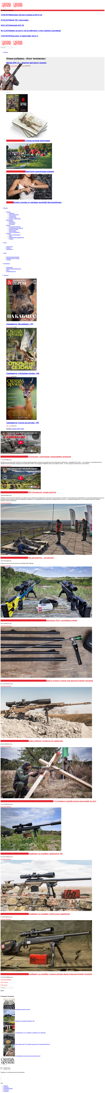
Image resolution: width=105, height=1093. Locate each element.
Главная (5, 1085)
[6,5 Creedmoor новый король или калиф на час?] (46, 798)
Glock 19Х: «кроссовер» (15, 20)
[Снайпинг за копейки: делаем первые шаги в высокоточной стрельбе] (46, 970)
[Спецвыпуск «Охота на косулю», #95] (21, 419)
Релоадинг (12, 224)
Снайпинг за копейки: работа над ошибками (49, 914)
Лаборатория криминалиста (16, 237)
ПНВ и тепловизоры (14, 232)
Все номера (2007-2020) (17, 429)
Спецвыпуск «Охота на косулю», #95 (22, 423)
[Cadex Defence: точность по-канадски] (46, 737)
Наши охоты (9, 246)
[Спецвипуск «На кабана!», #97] (21, 320)
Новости (5, 52)
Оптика (8, 225)
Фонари (11, 239)
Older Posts (4, 985)
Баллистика (12, 222)
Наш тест (49, 801)
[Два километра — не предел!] (46, 554)
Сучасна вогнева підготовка (37, 140)
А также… (8, 233)
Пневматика (12, 216)
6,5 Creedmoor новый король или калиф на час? (74, 801)
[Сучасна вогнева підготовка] (29, 137)
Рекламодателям (8, 1088)
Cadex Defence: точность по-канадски (46, 741)
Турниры (8, 259)
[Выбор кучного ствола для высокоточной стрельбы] (46, 677)
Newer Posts (4, 982)
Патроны (11, 221)
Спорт (4, 253)
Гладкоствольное (13, 214)
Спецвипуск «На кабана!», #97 (19, 324)
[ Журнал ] (6, 275)
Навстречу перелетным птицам (39, 171)
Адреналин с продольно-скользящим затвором (49, 456)
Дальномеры (12, 230)
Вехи (10, 236)
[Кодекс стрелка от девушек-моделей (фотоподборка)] (29, 199)
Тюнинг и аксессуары (15, 218)
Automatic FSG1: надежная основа (61, 620)
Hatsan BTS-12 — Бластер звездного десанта (26, 63)
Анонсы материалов (9, 801)
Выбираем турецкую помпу (22, 1009)
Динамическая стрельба (12, 258)
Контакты (6, 1091)
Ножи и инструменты (14, 235)
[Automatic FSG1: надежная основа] (46, 617)
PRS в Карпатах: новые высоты (42, 492)
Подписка (6, 1087)
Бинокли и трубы (13, 229)
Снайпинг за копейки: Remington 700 (46, 853)
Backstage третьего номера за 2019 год (21, 15)
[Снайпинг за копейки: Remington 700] (31, 850)
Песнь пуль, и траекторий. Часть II (19, 36)
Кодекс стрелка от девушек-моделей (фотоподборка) (37, 202)
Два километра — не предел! (41, 558)
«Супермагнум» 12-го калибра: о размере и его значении (30, 1032)
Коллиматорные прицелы (16, 228)
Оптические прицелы (15, 226)
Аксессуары (9, 249)
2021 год (8, 327)
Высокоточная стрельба (12, 257)
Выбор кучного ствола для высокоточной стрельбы (69, 680)
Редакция (6, 1090)
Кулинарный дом (11, 271)
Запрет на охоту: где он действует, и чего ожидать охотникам (31, 31)
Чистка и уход (12, 217)
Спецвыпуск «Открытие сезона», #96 (22, 373)
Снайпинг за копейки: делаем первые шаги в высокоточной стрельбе (60, 974)
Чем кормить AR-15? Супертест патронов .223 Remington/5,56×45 (32, 1044)
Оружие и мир (19, 141)
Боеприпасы (9, 220)
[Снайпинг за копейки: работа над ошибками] (46, 910)
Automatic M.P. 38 (12, 25)
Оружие (5, 208)
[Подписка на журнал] (17, 111)
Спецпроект (6, 263)
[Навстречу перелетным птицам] (29, 168)
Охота (4, 242)
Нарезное (10, 171)
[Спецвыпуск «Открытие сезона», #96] (21, 370)
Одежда (8, 248)
